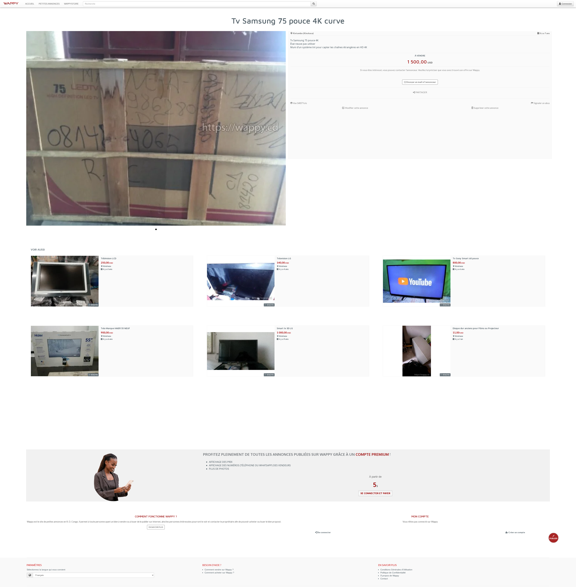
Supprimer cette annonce (485, 108)
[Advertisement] (380, 136)
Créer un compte (516, 532)
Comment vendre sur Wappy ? (219, 569)
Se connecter (324, 532)
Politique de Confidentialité (393, 572)
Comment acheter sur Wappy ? (219, 572)
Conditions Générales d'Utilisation (396, 569)
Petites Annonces (49, 4)
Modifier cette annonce (356, 108)
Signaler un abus (541, 103)
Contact (384, 578)
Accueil (29, 4)
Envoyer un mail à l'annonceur (421, 82)
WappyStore (71, 4)
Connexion (566, 4)
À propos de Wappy (389, 575)
